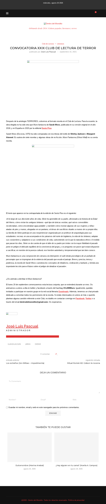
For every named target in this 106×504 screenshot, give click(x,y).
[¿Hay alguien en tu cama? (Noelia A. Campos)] (76, 447)
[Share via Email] (66, 354)
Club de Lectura (14, 344)
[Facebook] (43, 6)
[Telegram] (62, 6)
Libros (27, 344)
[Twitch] (59, 6)
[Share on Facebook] (60, 354)
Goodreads (63, 291)
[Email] (55, 6)
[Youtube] (52, 6)
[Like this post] (57, 354)
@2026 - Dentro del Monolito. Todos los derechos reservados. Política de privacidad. (53, 500)
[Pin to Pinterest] (63, 354)
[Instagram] (49, 6)
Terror (38, 344)
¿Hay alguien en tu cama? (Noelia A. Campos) (76, 465)
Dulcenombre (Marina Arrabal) (30, 465)
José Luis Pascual (48, 52)
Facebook (80, 298)
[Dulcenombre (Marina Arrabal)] (29, 447)
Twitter (88, 298)
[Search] (98, 13)
